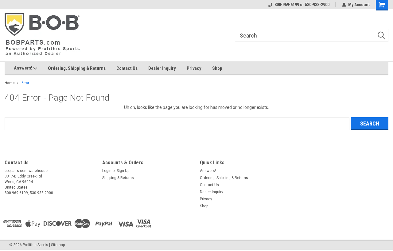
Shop (217, 68)
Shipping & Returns (118, 178)
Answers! (23, 68)
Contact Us (127, 68)
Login (106, 171)
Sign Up (123, 171)
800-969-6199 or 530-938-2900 (301, 4)
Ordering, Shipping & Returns (77, 68)
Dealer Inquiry (162, 68)
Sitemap (58, 245)
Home (10, 83)
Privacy (194, 68)
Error (25, 83)
